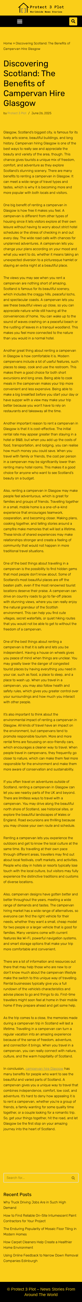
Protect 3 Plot (17, 113)
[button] (19, 21)
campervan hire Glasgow (44, 1069)
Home (7, 43)
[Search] (73, 1178)
